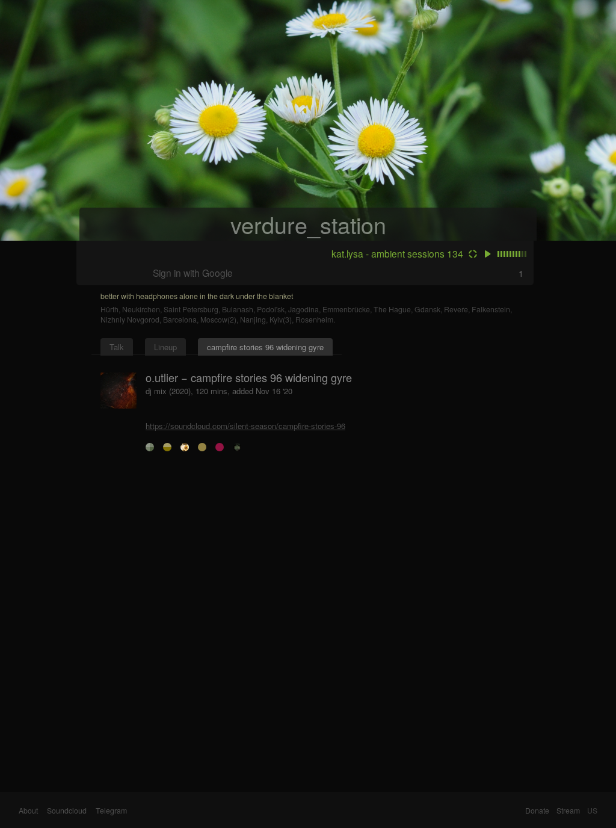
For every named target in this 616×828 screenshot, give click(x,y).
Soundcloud (67, 810)
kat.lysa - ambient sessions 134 (397, 253)
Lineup (165, 347)
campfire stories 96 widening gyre (265, 347)
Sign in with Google (193, 272)
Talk (116, 347)
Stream (568, 810)
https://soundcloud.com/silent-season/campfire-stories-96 (245, 425)
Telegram (111, 810)
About (28, 810)
